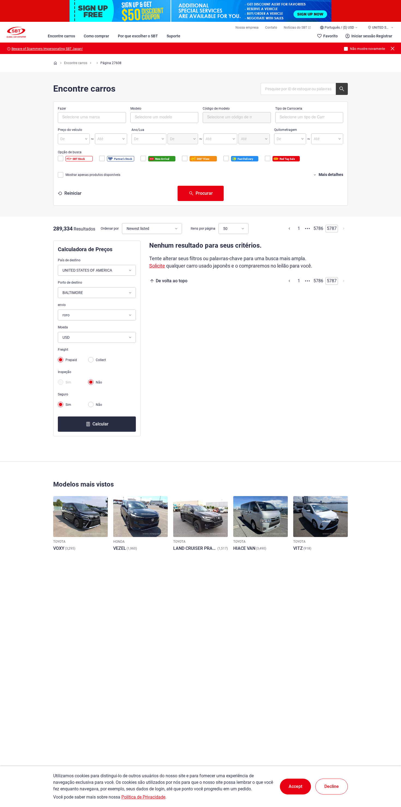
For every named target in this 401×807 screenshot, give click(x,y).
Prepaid (71, 360)
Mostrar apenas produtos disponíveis (92, 175)
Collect (101, 360)
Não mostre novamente (367, 49)
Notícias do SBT (295, 27)
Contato (271, 27)
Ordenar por (110, 228)
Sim (68, 382)
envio (62, 305)
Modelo (135, 108)
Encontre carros (61, 36)
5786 (318, 228)
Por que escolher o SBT (138, 36)
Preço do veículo (70, 130)
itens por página (203, 228)
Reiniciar (73, 193)
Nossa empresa (247, 27)
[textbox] (85, 117)
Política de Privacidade (143, 797)
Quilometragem (285, 130)
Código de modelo (216, 108)
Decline (331, 786)
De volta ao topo (171, 280)
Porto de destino (70, 282)
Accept (295, 786)
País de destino (69, 260)
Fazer (62, 108)
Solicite (157, 266)
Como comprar (96, 36)
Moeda (63, 327)
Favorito (330, 36)
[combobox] (92, 117)
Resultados (84, 229)
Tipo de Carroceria (288, 108)
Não (99, 382)
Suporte (173, 36)
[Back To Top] (387, 779)
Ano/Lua (137, 130)
